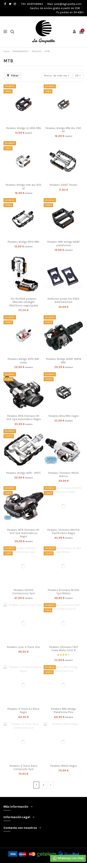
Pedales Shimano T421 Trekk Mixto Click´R (63, 648)
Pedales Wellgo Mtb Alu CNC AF (63, 129)
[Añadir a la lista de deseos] (18, 123)
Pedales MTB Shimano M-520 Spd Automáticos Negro (23, 533)
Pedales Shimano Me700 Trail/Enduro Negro (63, 531)
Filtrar (14, 75)
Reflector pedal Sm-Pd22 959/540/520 (63, 300)
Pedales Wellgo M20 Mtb (23, 241)
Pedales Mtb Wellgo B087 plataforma (63, 243)
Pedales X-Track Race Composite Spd (23, 767)
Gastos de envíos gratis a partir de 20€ (55, 8)
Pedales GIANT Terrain (63, 184)
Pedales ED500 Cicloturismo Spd (23, 591)
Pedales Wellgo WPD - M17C (23, 473)
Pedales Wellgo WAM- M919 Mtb (63, 360)
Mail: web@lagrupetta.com (64, 4)
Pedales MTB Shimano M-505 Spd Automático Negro (23, 417)
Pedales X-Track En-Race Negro (23, 710)
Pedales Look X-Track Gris (23, 647)
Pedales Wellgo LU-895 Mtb (23, 128)
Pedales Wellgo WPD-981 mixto (23, 360)
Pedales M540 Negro (63, 765)
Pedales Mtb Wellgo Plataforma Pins (63, 710)
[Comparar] (23, 123)
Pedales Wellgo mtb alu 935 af (23, 186)
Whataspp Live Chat (70, 858)
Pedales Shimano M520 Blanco (63, 474)
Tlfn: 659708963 (32, 4)
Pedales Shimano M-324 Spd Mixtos (63, 591)
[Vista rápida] (29, 123)
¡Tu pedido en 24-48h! (70, 12)
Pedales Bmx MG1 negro (63, 416)
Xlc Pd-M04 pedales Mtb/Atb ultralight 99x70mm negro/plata (23, 302)
